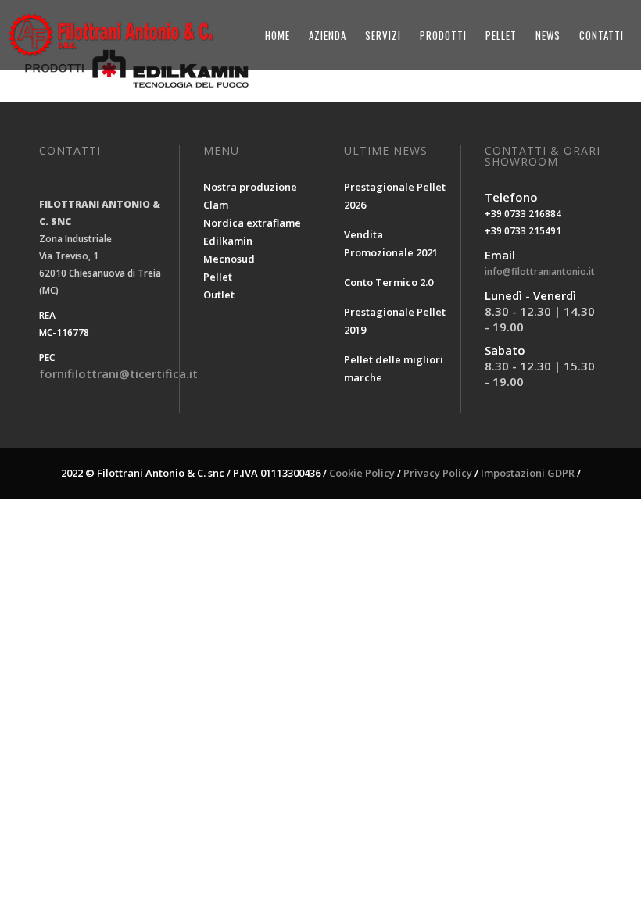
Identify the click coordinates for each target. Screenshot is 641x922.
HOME (277, 35)
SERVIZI (383, 35)
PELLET (501, 35)
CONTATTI (601, 35)
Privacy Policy (437, 473)
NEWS (547, 35)
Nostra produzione (250, 187)
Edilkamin (227, 241)
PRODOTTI (443, 35)
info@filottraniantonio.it (540, 271)
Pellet (217, 277)
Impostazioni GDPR (528, 473)
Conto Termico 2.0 (388, 282)
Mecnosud (229, 259)
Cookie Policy (362, 473)
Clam (215, 205)
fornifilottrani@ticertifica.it (118, 373)
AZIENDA (327, 35)
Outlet (219, 295)
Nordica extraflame (252, 223)
